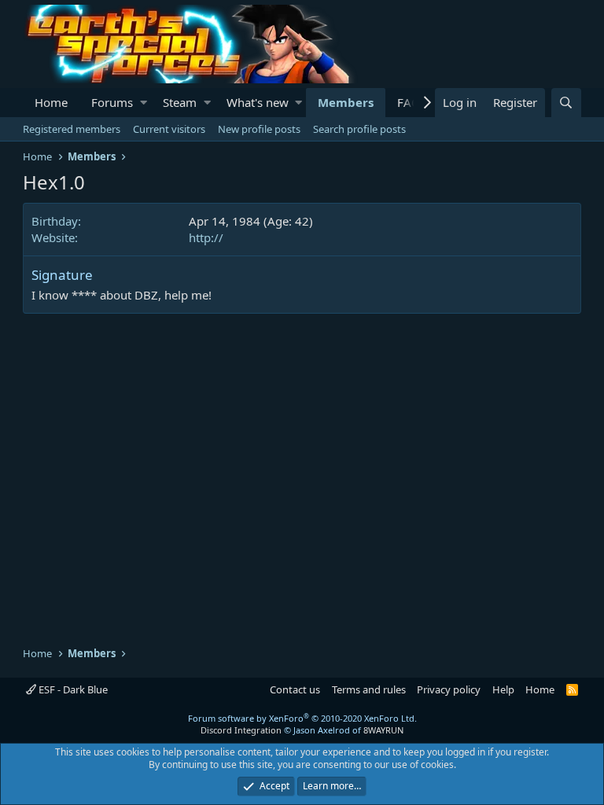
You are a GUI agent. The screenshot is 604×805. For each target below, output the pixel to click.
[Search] (566, 102)
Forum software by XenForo (302, 718)
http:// (206, 237)
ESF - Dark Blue (72, 689)
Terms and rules (369, 689)
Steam (180, 102)
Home (51, 102)
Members (346, 102)
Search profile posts (359, 129)
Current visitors (169, 129)
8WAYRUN (383, 730)
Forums (112, 102)
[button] (143, 102)
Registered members (71, 129)
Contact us (295, 689)
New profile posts (259, 129)
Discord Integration (241, 730)
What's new (257, 102)
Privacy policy (449, 689)
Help (503, 689)
